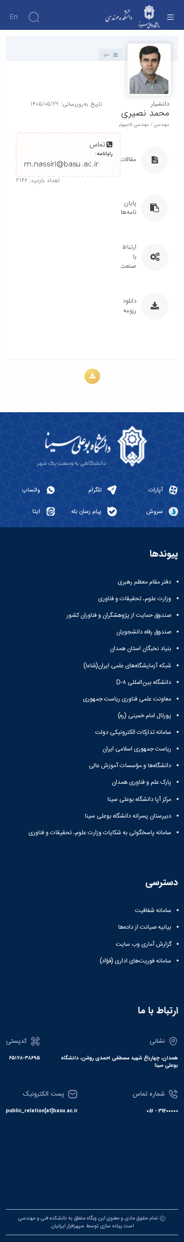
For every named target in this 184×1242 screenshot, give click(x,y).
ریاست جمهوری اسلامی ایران (137, 749)
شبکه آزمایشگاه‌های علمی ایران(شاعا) (127, 666)
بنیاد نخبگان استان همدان (140, 649)
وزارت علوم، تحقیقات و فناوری (134, 599)
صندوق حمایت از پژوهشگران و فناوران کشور (119, 615)
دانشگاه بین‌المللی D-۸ (143, 682)
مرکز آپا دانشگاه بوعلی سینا (139, 799)
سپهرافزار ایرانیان (67, 1226)
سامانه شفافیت (153, 910)
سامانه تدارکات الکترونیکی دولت (133, 732)
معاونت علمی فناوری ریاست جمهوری (127, 699)
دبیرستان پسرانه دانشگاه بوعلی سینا (128, 816)
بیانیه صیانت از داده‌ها (144, 927)
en (13, 17)
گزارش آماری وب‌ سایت (143, 944)
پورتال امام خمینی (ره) (144, 716)
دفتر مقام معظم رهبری (144, 582)
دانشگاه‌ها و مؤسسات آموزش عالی (130, 766)
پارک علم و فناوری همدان (141, 782)
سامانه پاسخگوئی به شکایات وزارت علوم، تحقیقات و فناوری (99, 833)
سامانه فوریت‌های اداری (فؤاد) (135, 961)
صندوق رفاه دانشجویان (143, 632)
